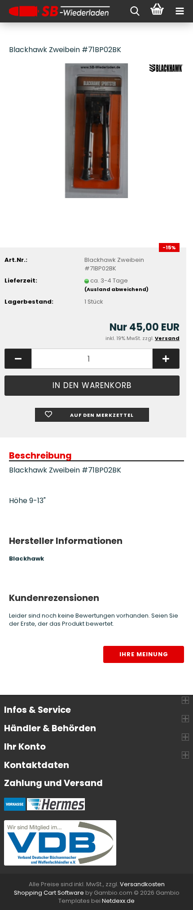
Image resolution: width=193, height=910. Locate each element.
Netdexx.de (118, 901)
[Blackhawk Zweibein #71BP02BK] (96, 130)
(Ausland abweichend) (116, 289)
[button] (17, 359)
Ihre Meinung (143, 654)
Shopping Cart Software (49, 892)
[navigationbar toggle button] (179, 11)
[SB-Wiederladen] (56, 11)
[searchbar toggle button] (134, 11)
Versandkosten (142, 884)
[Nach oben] (168, 896)
